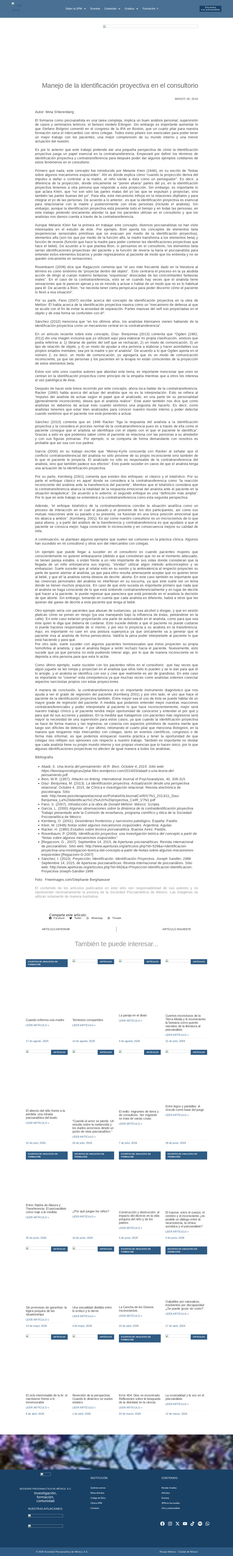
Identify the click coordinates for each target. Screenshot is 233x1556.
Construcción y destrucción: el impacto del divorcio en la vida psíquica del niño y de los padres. (139, 1217)
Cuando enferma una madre (45, 1020)
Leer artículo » (37, 1025)
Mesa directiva (97, 1493)
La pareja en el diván (133, 1015)
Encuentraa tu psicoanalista (210, 8)
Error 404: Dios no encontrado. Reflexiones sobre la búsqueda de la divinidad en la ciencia (140, 1399)
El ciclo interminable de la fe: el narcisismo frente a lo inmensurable (46, 1399)
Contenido (110, 8)
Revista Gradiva (169, 1488)
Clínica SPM (96, 1503)
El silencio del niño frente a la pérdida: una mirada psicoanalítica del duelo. (45, 1114)
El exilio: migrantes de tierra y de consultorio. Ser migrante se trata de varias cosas (139, 1115)
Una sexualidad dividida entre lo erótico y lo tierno (92, 1309)
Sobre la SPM (73, 8)
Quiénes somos (98, 1488)
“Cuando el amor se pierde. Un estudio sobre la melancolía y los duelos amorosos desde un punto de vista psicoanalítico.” (93, 1126)
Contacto (95, 1508)
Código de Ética (98, 1498)
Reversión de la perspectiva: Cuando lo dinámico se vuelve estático (92, 1399)
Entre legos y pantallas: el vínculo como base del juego (184, 1107)
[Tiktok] (192, 1523)
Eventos (95, 8)
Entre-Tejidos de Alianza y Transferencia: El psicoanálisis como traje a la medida (46, 1208)
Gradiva (129, 8)
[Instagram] (170, 1523)
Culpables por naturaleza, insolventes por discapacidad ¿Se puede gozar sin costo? (184, 1305)
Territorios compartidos (87, 1020)
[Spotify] (200, 1523)
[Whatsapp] (207, 1523)
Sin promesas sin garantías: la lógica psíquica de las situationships (46, 1311)
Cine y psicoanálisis (171, 1508)
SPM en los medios (171, 1503)
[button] (57, 918)
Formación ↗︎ (150, 8)
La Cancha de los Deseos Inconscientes (136, 1308)
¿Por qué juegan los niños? (90, 1211)
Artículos (166, 1493)
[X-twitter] (177, 1523)
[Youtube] (185, 1523)
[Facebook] (162, 1523)
